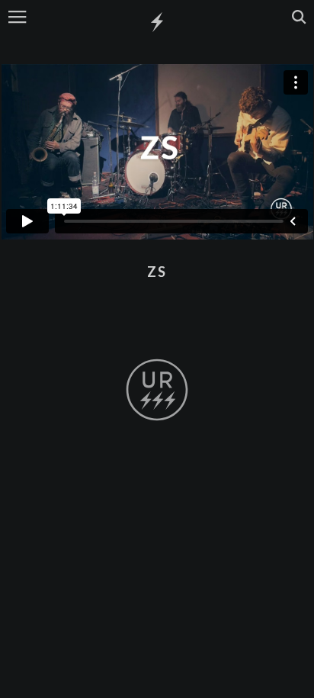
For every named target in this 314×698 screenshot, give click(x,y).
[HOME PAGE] (157, 23)
